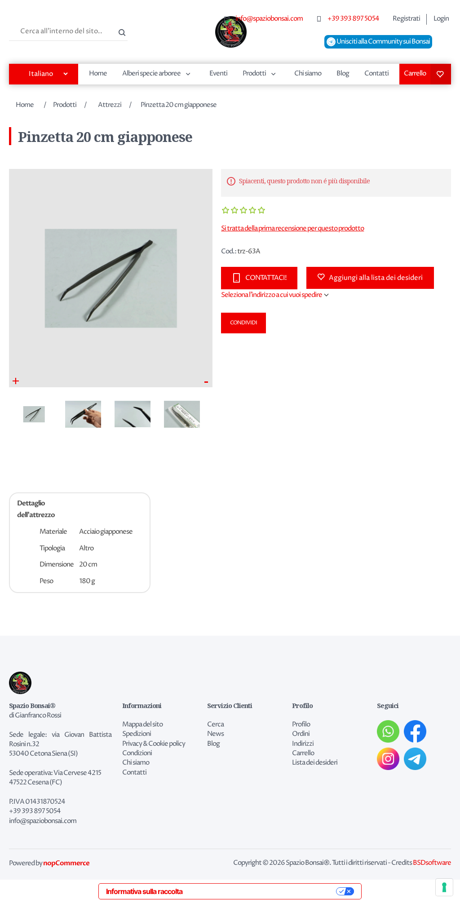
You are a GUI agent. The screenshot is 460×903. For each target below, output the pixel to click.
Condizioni (137, 753)
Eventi (218, 73)
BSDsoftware (432, 863)
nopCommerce (66, 863)
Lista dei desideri (440, 74)
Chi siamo (307, 73)
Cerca (121, 31)
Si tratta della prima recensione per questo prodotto (292, 228)
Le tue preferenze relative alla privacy (263, 891)
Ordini (301, 734)
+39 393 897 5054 (353, 18)
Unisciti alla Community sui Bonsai (383, 41)
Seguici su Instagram (388, 759)
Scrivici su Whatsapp (388, 731)
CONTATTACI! (266, 278)
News (215, 734)
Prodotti (254, 73)
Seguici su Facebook (415, 731)
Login (441, 18)
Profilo (301, 724)
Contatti (376, 73)
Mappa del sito (142, 724)
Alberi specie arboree (151, 73)
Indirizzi (303, 743)
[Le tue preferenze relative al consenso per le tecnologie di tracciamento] (444, 887)
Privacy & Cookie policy (153, 743)
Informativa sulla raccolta (144, 891)
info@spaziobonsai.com (269, 18)
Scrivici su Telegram (415, 759)
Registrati (406, 18)
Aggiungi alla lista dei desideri (376, 278)
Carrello (415, 73)
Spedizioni (136, 734)
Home (98, 73)
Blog (342, 73)
